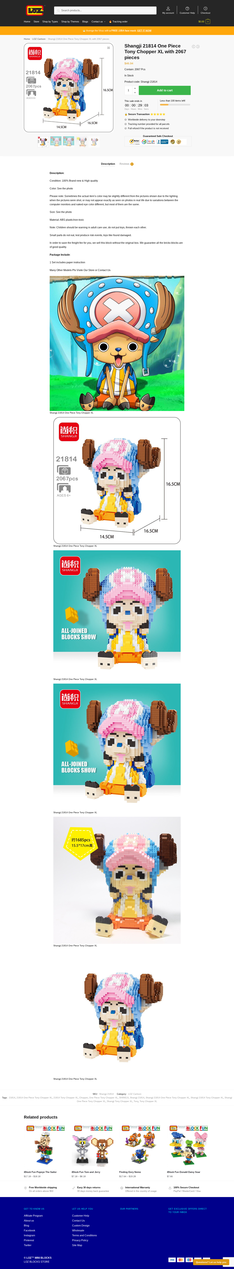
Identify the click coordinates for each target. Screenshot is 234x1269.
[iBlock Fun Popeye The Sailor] (45, 1145)
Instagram (29, 1235)
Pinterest (29, 1240)
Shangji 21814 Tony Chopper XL (207, 1097)
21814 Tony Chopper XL (65, 1097)
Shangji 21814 (137, 1097)
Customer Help (187, 13)
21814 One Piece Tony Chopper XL (34, 1097)
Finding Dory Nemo (130, 1172)
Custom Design (81, 1225)
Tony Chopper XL (148, 1101)
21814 (12, 1097)
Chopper (83, 1097)
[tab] (108, 161)
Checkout (205, 13)
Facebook (29, 1230)
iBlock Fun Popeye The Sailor (40, 1172)
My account (168, 13)
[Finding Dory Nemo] (140, 1145)
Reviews (124, 164)
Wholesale (78, 1230)
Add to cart (165, 90)
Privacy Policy (80, 1240)
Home (27, 39)
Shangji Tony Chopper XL (119, 1101)
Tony (136, 1101)
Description (108, 164)
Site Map (77, 1245)
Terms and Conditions (84, 1235)
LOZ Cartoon (39, 39)
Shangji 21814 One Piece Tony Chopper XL (167, 1097)
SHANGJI (124, 1097)
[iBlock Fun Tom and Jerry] (93, 1145)
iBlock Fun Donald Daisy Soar (183, 1172)
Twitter (27, 1245)
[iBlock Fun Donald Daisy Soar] (188, 1145)
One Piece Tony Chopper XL (103, 1097)
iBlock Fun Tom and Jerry (86, 1172)
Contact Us (78, 1220)
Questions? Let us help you (211, 1262)
